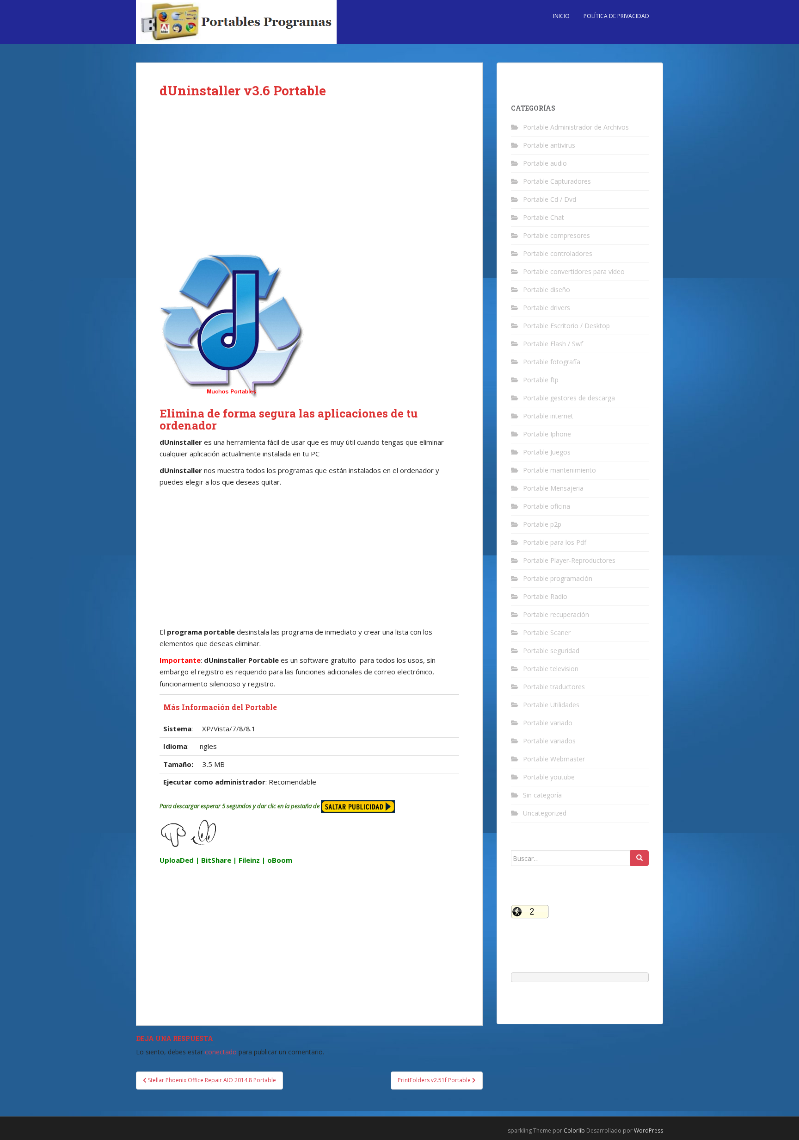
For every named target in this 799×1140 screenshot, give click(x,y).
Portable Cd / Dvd (549, 199)
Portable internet (548, 415)
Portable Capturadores (557, 181)
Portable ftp (541, 379)
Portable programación (557, 578)
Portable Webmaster (554, 758)
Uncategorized (544, 813)
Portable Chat (543, 217)
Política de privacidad (616, 16)
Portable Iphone (547, 434)
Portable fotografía (551, 361)
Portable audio (545, 163)
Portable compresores (556, 235)
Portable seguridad (551, 650)
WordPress (648, 1130)
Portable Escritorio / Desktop (566, 325)
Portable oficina (546, 506)
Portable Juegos (547, 452)
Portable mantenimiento (559, 470)
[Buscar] (639, 858)
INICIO (561, 16)
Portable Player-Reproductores (569, 560)
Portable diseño (546, 289)
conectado (221, 1051)
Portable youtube (549, 776)
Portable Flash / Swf (553, 343)
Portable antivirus (549, 145)
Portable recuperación (556, 614)
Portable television (550, 668)
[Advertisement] (309, 181)
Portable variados (549, 740)
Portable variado (547, 722)
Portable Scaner (547, 632)
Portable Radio (545, 596)
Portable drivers (546, 307)
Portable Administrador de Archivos (576, 127)
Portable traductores (554, 686)
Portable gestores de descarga (569, 397)
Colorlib (574, 1130)
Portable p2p (542, 524)
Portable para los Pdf (554, 542)
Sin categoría (542, 795)
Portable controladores (557, 253)
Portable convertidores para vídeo (574, 271)
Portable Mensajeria (553, 488)
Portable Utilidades (551, 704)
